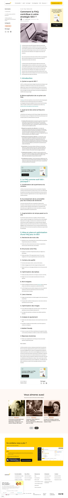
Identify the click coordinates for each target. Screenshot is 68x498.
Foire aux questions (38, 487)
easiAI (24, 3)
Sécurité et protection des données (48, 482)
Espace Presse (47, 477)
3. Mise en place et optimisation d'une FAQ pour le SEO (10, 19)
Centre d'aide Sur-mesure (39, 481)
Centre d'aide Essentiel (38, 483)
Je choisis (12, 492)
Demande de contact (58, 479)
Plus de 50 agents (28, 479)
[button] (2, 496)
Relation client (29, 8)
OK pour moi (19, 492)
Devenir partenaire (58, 477)
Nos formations (37, 477)
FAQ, (23, 99)
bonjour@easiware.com (37, 494)
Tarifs (40, 3)
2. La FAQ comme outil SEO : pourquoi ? (10, 15)
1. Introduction (7, 11)
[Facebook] (59, 494)
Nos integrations (35, 3)
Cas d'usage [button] (28, 3)
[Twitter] (61, 494)
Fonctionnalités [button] (18, 3)
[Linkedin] (62, 494)
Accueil (21, 8)
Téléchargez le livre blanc (56, 25)
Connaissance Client (18, 477)
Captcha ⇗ (17, 461)
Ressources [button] (44, 3)
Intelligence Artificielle (18, 479)
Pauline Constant (27, 19)
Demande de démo (58, 475)
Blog (25, 8)
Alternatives (37, 485)
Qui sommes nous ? (48, 475)
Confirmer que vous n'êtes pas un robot (13, 457)
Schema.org (40, 284)
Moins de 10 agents (28, 475)
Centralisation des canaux (19, 475)
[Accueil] (8, 2)
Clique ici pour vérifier (14, 460)
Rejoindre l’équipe (47, 479)
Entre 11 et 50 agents (28, 477)
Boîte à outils (37, 479)
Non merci (4, 492)
